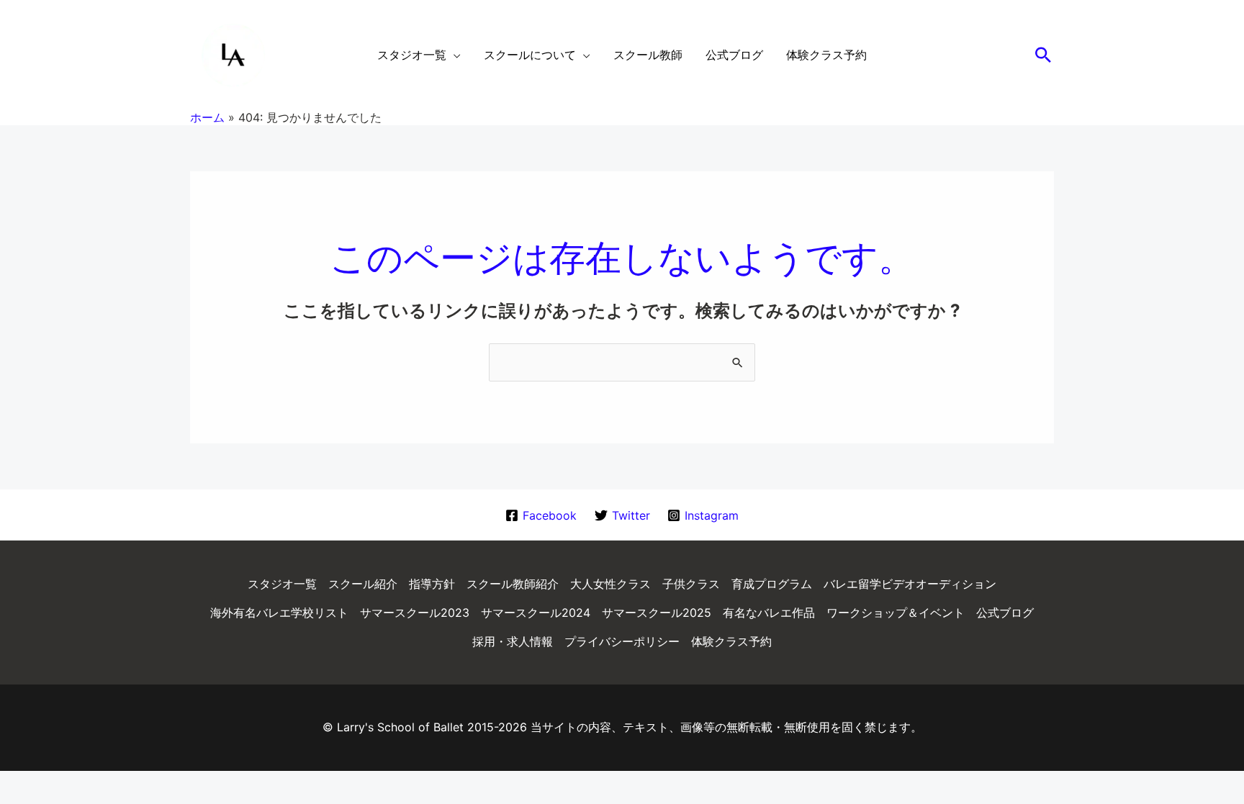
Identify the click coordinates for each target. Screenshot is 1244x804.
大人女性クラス (610, 584)
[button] (1043, 55)
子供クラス (691, 584)
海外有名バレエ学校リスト (279, 612)
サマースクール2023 (414, 612)
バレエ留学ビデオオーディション (910, 584)
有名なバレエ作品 (769, 612)
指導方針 (432, 584)
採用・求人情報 (512, 641)
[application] (453, 55)
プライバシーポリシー (622, 641)
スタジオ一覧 (282, 584)
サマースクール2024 (535, 612)
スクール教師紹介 (512, 584)
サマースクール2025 (656, 612)
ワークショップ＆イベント (895, 612)
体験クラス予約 (731, 641)
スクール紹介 (362, 584)
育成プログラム (771, 584)
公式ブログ (1005, 612)
